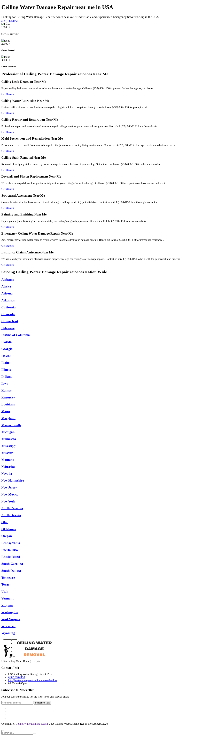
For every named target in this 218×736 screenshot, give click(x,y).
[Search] (35, 733)
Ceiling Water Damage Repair (32, 723)
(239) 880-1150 (9, 21)
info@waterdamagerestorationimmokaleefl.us (32, 680)
